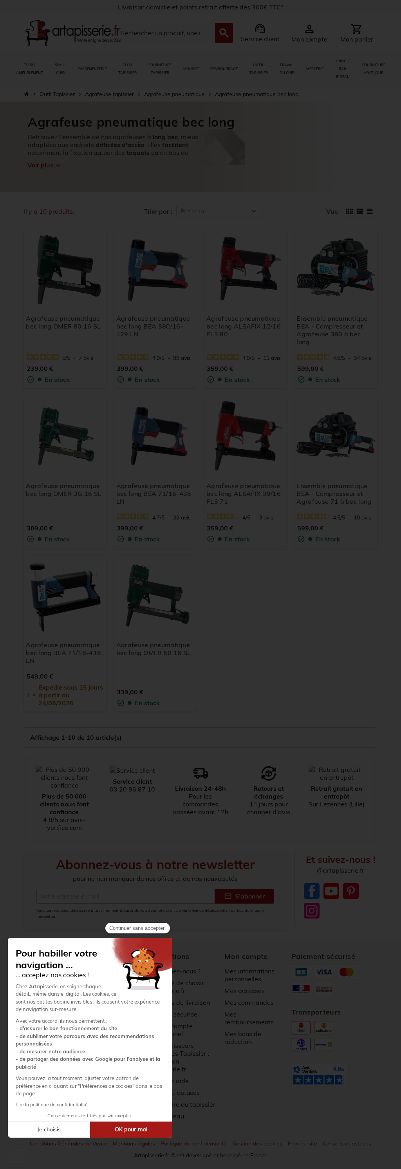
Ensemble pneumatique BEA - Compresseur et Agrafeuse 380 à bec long (331, 330)
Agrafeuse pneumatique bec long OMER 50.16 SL (153, 649)
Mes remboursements (249, 1018)
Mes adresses (244, 991)
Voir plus (44, 165)
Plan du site (302, 1143)
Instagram (312, 910)
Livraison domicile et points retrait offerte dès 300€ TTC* (201, 7)
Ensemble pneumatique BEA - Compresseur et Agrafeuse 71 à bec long (333, 493)
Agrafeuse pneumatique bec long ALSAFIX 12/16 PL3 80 (243, 326)
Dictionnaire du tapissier (179, 1104)
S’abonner (244, 896)
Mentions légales (134, 1143)
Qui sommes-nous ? (172, 971)
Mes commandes (249, 1002)
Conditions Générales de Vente (68, 1143)
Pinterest (351, 891)
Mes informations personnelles (249, 975)
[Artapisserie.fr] (72, 32)
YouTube (331, 891)
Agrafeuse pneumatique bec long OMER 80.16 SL (63, 322)
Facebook (312, 891)
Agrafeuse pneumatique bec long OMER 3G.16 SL (63, 489)
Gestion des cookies (257, 1143)
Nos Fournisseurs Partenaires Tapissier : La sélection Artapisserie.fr (177, 1057)
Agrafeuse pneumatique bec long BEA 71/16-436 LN (153, 493)
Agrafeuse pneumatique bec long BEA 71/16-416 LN (63, 652)
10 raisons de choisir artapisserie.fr (174, 987)
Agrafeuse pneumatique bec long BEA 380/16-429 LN (153, 326)
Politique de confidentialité (194, 1143)
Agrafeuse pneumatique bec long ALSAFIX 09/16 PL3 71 (243, 493)
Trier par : (158, 211)
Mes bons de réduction (242, 1038)
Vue (332, 211)
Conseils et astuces (347, 1143)
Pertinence (193, 211)
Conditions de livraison (177, 1002)
